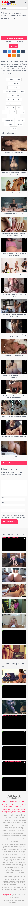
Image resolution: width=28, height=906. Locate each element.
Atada (13, 112)
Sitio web (3, 507)
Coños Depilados (14, 87)
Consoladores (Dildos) (10, 91)
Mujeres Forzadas (14, 95)
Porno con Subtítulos (16, 801)
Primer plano (9, 124)
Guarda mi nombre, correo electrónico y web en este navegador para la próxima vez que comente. (13, 516)
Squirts (6, 112)
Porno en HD (10, 108)
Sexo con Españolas (6, 804)
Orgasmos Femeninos (14, 104)
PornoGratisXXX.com (7, 894)
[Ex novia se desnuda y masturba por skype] (14, 691)
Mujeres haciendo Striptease (18, 811)
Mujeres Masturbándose (14, 100)
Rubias (20, 108)
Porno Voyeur (21, 806)
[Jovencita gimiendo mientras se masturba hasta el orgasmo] (14, 722)
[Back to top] (26, 902)
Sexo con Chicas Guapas (12, 806)
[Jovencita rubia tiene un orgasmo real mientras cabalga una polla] (14, 637)
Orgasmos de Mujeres (16, 808)
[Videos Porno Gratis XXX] (8, 3)
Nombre (3, 497)
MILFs (22, 91)
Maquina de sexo (8, 120)
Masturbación (20, 120)
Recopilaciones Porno (17, 804)
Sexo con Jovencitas (15, 809)
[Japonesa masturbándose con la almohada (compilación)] (14, 784)
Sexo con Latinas (21, 803)
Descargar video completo (14, 38)
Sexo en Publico (18, 813)
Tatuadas (19, 124)
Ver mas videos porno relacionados (14, 463)
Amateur (10, 79)
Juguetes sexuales (14, 116)
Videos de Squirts (7, 808)
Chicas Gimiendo (14, 83)
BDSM (18, 79)
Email (3, 502)
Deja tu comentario (6, 479)
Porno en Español (7, 801)
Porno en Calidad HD (11, 803)
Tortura (14, 128)
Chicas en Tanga (10, 813)
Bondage (21, 112)
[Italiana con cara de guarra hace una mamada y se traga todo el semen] (14, 707)
